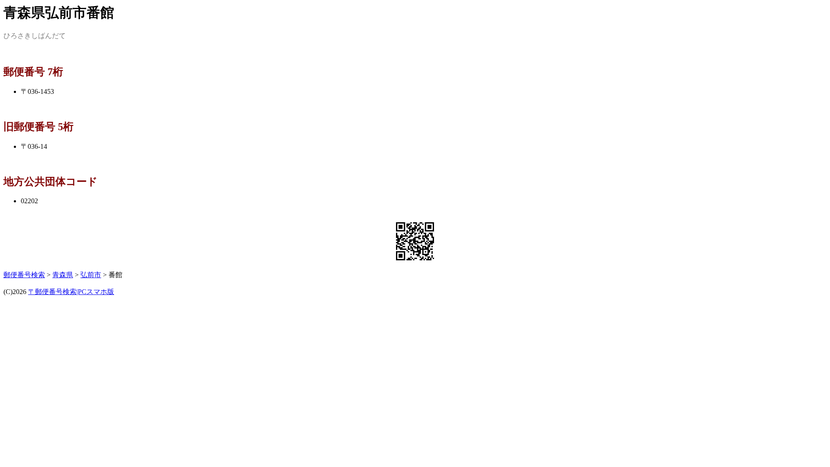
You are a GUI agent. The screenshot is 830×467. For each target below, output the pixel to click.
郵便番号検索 (24, 274)
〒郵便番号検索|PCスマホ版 (71, 291)
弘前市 (90, 274)
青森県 (62, 274)
